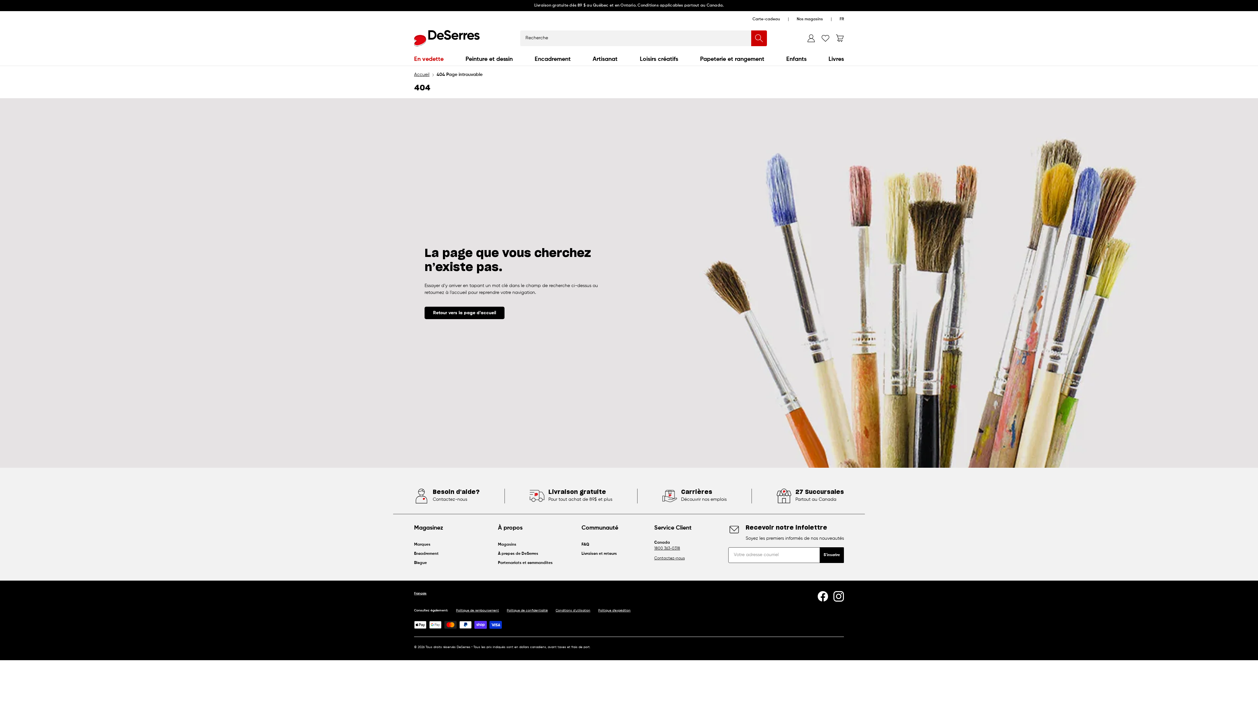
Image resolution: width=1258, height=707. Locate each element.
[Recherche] (759, 38)
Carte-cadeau (766, 19)
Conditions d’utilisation (573, 610)
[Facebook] (823, 596)
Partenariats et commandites (525, 563)
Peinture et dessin (489, 59)
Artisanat (605, 59)
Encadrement (553, 59)
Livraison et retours (599, 554)
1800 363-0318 (667, 549)
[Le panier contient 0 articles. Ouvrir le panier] (840, 38)
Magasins (507, 545)
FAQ (585, 545)
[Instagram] (838, 596)
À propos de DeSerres (518, 554)
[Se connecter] (811, 38)
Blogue (420, 563)
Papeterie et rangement (732, 59)
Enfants (796, 59)
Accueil (421, 74)
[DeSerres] (447, 38)
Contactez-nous (669, 558)
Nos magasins (810, 19)
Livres (836, 59)
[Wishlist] (825, 38)
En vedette (429, 59)
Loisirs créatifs (659, 59)
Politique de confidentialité (527, 610)
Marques (422, 545)
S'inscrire (832, 555)
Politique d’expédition (614, 610)
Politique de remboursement (477, 610)
